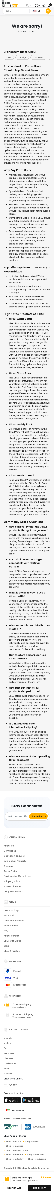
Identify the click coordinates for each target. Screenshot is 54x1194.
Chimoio (8, 1058)
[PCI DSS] (11, 1126)
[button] (30, 5)
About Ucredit (11, 935)
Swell (9, 57)
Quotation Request (14, 855)
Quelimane (10, 1063)
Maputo (8, 1038)
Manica (8, 1073)
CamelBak (38, 57)
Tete (6, 1068)
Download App (12, 910)
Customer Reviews (14, 920)
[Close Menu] (3, 6)
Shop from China (35, 1154)
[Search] (48, 11)
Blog (6, 945)
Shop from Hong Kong (17, 1150)
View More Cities (13, 1078)
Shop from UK (32, 1141)
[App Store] (13, 1101)
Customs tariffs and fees (17, 876)
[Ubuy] (14, 6)
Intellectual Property (15, 861)
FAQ (6, 930)
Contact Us (10, 850)
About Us (9, 845)
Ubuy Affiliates (12, 951)
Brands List (10, 915)
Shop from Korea (14, 1154)
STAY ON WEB (14, 1188)
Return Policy (11, 925)
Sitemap (8, 866)
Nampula (9, 1053)
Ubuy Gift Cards (12, 940)
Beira (6, 1048)
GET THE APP (39, 1188)
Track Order (10, 871)
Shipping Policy (12, 881)
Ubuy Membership (13, 891)
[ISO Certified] (33, 1126)
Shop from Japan (14, 1146)
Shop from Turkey (15, 1159)
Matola (8, 1043)
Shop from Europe (37, 1159)
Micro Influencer (12, 886)
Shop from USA (13, 1141)
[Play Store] (31, 1101)
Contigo (22, 57)
